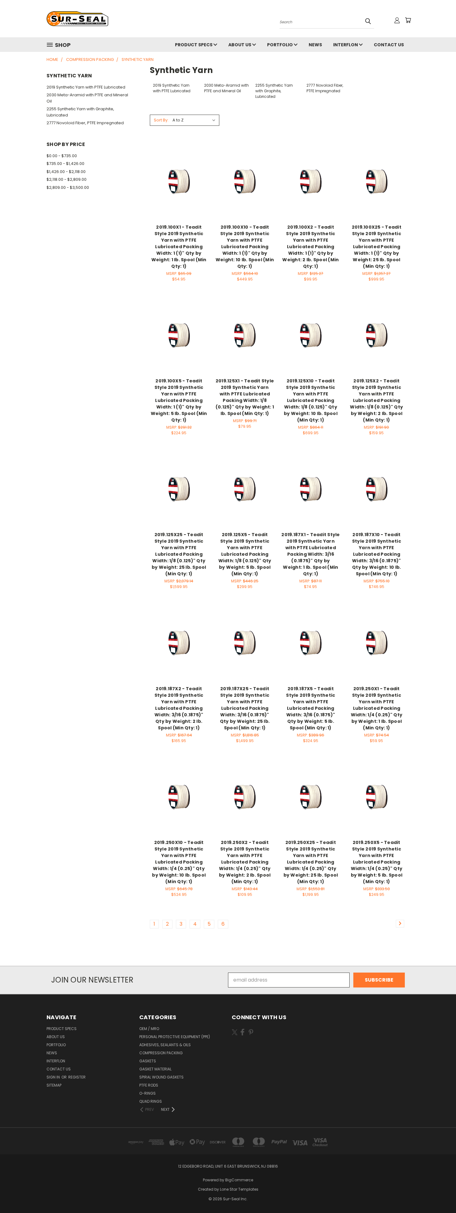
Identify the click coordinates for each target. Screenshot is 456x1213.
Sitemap (54, 1085)
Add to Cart (179, 193)
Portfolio (280, 45)
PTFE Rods (148, 1085)
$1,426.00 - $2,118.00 (66, 172)
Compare (177, 181)
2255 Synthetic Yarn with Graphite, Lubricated (80, 112)
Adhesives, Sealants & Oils (165, 1044)
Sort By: (161, 120)
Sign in (54, 1077)
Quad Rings (150, 1101)
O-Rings (147, 1093)
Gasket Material (155, 1069)
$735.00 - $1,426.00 (65, 163)
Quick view (179, 168)
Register (77, 1077)
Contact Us (389, 45)
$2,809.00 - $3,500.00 (68, 187)
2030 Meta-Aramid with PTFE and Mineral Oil (87, 98)
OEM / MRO (149, 1028)
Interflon (346, 45)
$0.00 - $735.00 (62, 156)
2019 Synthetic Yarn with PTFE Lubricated (86, 87)
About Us (240, 45)
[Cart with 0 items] (408, 20)
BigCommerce (239, 1180)
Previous (438, 1193)
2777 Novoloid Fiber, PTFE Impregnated (85, 123)
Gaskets (147, 1061)
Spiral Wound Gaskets (161, 1077)
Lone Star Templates (239, 1189)
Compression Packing (161, 1053)
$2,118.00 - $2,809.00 (67, 179)
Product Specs (194, 45)
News (315, 45)
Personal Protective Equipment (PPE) (174, 1036)
